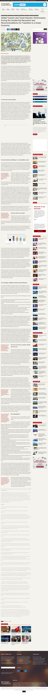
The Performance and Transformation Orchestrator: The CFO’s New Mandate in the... (42, 296)
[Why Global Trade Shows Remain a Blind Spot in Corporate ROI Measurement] (16, 638)
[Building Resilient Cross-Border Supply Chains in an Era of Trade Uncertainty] (35, 288)
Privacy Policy (27, 0)
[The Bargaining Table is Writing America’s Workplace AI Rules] (35, 158)
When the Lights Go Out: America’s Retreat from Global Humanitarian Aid (42, 253)
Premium (10, 621)
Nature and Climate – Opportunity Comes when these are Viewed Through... (42, 266)
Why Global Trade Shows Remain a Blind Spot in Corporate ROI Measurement (15, 643)
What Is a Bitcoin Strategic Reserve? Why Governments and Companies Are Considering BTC (42, 394)
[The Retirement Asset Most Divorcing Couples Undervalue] (35, 389)
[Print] (19, 29)
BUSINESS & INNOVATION (31, 9)
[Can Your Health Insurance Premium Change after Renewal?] (35, 416)
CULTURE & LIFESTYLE (42, 11)
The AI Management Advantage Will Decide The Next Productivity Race (42, 189)
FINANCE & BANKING (8, 9)
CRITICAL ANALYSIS (17, 9)
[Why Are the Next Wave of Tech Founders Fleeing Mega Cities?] (26, 629)
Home (2, 0)
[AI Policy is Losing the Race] (35, 184)
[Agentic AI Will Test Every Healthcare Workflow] (35, 171)
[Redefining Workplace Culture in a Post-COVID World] (35, 279)
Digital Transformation (21, 15)
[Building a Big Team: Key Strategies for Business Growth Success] (35, 275)
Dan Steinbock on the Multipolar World (39, 658)
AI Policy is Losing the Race (42, 183)
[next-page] (3, 646)
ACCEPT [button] (24, 691)
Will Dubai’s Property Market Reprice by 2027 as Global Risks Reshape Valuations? (42, 407)
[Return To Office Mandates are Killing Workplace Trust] (35, 175)
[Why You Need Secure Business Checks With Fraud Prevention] (35, 340)
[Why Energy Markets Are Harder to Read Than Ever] (35, 239)
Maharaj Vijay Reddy (5, 53)
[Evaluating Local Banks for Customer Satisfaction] (26, 638)
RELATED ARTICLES (4, 624)
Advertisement (6, 621)
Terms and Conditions (33, 0)
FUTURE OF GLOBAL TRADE (37, 9)
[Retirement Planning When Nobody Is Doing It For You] (35, 385)
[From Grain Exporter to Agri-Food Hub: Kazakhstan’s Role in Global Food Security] (35, 403)
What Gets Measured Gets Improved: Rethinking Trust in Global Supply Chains (42, 301)
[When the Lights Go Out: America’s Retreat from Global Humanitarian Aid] (35, 253)
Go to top (30, 488)
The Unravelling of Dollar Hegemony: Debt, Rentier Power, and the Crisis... (42, 319)
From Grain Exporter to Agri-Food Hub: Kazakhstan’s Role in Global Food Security (42, 402)
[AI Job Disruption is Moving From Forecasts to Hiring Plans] (35, 162)
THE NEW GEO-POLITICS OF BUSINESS (24, 9)
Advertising (19, 0)
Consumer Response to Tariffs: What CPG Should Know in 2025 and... (42, 448)
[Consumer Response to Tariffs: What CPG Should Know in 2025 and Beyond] (35, 448)
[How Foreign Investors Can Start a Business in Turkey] (16, 629)
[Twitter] (10, 29)
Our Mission (8, 0)
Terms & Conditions (5, 663)
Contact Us (23, 0)
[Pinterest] (12, 29)
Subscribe (16, 0)
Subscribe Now (40, 231)
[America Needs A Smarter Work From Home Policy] (35, 180)
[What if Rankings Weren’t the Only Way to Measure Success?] (35, 248)
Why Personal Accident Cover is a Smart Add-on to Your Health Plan (42, 411)
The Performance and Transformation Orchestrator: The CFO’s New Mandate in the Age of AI (40, 122)
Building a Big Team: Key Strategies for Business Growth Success (42, 275)
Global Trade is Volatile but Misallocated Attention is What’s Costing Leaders (42, 439)
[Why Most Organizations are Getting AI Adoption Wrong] (35, 167)
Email (35, 219)
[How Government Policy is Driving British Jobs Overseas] (35, 314)
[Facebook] (8, 29)
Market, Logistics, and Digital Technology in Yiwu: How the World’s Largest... (42, 444)
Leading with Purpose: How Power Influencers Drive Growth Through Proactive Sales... (42, 257)
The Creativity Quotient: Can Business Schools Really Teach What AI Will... (42, 244)
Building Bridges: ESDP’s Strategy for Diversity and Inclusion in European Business (42, 270)
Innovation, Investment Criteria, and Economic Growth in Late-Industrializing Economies (42, 328)
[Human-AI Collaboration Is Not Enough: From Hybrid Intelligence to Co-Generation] (35, 292)
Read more (35, 134)
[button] (46, 0)
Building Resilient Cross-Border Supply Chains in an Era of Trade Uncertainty (42, 287)
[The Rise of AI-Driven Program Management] (5, 629)
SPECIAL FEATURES (27, 15)
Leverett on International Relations (38, 662)
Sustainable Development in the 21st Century (40, 663)
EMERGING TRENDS (13, 9)
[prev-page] (1, 646)
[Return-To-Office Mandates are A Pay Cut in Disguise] (35, 193)
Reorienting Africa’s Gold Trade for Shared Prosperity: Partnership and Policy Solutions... (42, 453)
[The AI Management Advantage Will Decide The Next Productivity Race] (35, 189)
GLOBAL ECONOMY (3, 9)
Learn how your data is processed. (6, 673)
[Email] (16, 29)
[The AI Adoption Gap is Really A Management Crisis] (35, 198)
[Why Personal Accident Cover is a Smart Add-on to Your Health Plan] (35, 411)
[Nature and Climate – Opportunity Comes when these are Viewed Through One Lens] (35, 266)
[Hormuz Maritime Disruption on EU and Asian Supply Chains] (35, 426)
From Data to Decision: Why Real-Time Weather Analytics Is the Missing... (42, 262)
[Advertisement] (40, 145)
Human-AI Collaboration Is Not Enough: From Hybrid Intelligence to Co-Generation (42, 292)
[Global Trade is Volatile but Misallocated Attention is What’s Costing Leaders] (35, 439)
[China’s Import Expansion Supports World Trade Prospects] (35, 430)
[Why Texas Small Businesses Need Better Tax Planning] (35, 398)
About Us (4, 0)
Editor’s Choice (31, 15)
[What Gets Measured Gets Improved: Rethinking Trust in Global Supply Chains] (35, 301)
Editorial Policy (12, 0)
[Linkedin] (14, 29)
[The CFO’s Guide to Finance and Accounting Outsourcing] (5, 638)
